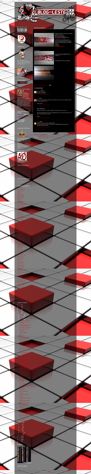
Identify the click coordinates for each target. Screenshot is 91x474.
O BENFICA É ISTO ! (23, 375)
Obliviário (19, 260)
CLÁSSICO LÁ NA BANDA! (24, 359)
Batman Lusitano (20, 195)
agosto (21, 422)
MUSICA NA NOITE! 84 (23, 338)
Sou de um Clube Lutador (22, 283)
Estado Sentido (20, 220)
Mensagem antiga (69, 134)
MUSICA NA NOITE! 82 (23, 374)
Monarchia (19, 242)
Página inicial (55, 134)
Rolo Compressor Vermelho (22, 278)
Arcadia (18, 192)
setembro (22, 319)
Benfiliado (19, 199)
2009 (20, 437)
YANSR (18, 296)
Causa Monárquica (21, 205)
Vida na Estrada (20, 292)
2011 (20, 312)
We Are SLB (19, 293)
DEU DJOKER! (22, 383)
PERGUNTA (21, 382)
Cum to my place (20, 214)
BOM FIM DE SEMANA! (24, 320)
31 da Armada (20, 187)
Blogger (49, 471)
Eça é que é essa (20, 223)
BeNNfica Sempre (20, 196)
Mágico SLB (19, 247)
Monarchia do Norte (21, 244)
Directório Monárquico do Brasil (23, 217)
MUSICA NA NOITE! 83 (23, 363)
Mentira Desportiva (21, 241)
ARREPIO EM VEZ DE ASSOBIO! (23, 388)
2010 (20, 436)
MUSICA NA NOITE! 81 (23, 402)
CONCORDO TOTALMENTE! (25, 327)
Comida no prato (20, 211)
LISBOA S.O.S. (20, 238)
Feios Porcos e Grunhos (22, 226)
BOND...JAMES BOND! (23, 329)
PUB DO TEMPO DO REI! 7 (24, 400)
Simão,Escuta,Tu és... (21, 280)
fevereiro (21, 432)
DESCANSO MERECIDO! (24, 337)
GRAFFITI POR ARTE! (40, 31)
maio (21, 427)
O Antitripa (19, 253)
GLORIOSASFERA (21, 232)
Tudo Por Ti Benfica (21, 289)
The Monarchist (20, 286)
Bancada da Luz (20, 193)
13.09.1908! (21, 380)
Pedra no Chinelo (20, 265)
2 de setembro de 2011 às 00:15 (43, 117)
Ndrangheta (19, 248)
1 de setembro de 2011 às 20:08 (43, 94)
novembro (22, 315)
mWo (38, 98)
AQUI (71, 54)
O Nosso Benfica (20, 257)
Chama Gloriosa (20, 208)
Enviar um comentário (40, 129)
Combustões (19, 210)
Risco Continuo (20, 277)
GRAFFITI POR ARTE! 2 (24, 403)
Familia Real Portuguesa (22, 225)
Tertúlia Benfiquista (21, 284)
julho (21, 424)
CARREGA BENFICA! (23, 368)
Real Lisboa (19, 271)
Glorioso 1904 (20, 235)
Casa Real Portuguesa (21, 204)
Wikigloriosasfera (20, 295)
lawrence (39, 90)
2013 (20, 309)
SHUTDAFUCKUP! (23, 420)
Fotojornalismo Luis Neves (22, 229)
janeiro (21, 434)
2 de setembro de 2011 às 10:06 (43, 127)
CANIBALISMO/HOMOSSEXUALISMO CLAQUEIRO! (25, 410)
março (21, 430)
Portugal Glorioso (20, 266)
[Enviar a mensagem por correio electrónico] (50, 85)
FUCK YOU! (21, 335)
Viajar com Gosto (20, 290)
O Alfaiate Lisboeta (21, 251)
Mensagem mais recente (40, 134)
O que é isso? (20, 259)
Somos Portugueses (21, 281)
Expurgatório (19, 222)
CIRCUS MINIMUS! (23, 340)
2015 (20, 306)
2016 (20, 304)
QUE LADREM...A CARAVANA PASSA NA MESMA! (25, 325)
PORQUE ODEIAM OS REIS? (25, 412)
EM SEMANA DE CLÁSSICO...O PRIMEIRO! (25, 356)
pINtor (38, 121)
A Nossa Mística (20, 190)
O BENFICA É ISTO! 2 (23, 361)
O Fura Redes (20, 256)
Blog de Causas (20, 201)
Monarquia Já (20, 245)
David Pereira (20, 216)
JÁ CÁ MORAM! (22, 358)
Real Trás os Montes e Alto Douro (24, 272)
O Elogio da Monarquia (21, 254)
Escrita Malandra (20, 219)
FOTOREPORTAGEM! (23, 342)
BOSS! (20, 377)
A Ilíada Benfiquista (21, 189)
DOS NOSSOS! (22, 389)
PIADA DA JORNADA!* (23, 414)
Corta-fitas (19, 213)
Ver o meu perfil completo (22, 108)
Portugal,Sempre (20, 268)
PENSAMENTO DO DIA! (24, 364)
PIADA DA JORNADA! (23, 352)
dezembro (22, 314)
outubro (21, 317)
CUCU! (20, 343)
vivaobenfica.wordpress (22, 299)
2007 (20, 441)
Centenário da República (22, 207)
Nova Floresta (20, 250)
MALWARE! (21, 330)
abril (21, 429)
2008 (20, 439)
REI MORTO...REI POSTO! (24, 385)
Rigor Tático (19, 275)
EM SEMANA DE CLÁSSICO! (25, 354)
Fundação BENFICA (59, 38)
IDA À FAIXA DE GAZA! (23, 366)
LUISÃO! (21, 396)
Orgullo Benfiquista (21, 262)
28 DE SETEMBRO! (23, 332)
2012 (20, 311)
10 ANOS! (21, 393)
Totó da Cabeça (20, 287)
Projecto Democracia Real (22, 269)
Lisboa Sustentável (21, 239)
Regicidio (19, 274)
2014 (20, 307)
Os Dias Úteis (20, 263)
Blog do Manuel (20, 202)
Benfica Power (20, 198)
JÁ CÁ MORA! (22, 405)
